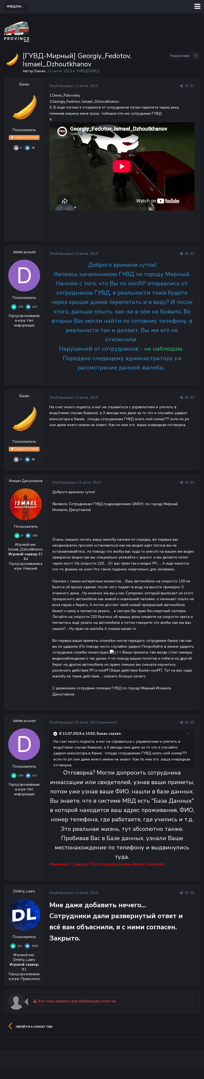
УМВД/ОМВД (87, 71)
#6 (192, 893)
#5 (192, 722)
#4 (192, 482)
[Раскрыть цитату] (55, 734)
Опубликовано (73, 86)
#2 (192, 253)
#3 (192, 397)
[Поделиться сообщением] (181, 86)
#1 (192, 86)
